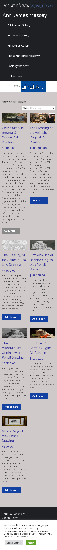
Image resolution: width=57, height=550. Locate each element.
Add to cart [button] (38, 200)
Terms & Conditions (13, 514)
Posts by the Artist (18, 66)
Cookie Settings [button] (14, 542)
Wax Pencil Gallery (18, 35)
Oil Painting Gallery (19, 25)
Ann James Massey (25, 15)
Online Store (15, 76)
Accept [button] (31, 542)
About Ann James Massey (23, 56)
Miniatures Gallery (18, 45)
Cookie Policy (10, 517)
